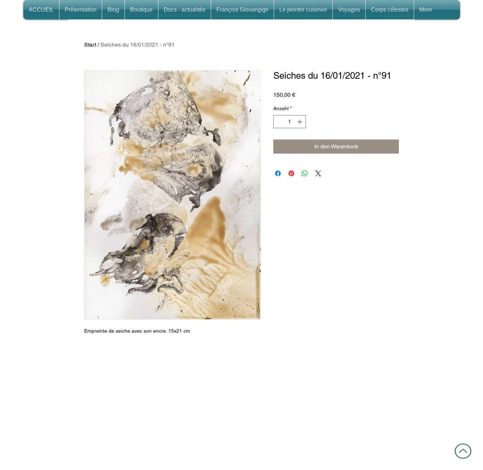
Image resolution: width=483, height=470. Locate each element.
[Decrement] (278, 121)
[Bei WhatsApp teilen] (305, 173)
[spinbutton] (289, 121)
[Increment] (300, 121)
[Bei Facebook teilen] (278, 173)
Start (90, 44)
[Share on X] (318, 173)
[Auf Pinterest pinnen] (291, 173)
